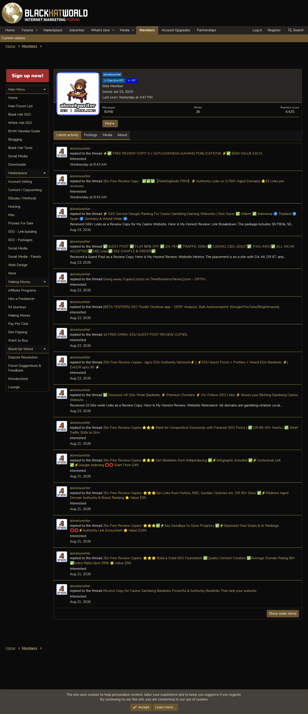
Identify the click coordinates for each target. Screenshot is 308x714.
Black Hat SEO (19, 114)
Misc (11, 215)
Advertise (76, 30)
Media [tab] (107, 135)
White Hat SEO (20, 123)
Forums (27, 30)
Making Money (19, 315)
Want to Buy (18, 340)
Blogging (15, 139)
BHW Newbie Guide (24, 131)
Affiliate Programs (22, 290)
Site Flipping (17, 332)
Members (147, 30)
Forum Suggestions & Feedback (24, 368)
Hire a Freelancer (21, 299)
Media (124, 30)
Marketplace (52, 30)
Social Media (18, 156)
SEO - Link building (22, 231)
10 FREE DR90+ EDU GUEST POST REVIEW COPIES (145, 334)
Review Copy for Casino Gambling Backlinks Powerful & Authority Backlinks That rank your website (179, 590)
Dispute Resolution (23, 357)
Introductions (18, 378)
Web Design (18, 265)
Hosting (14, 206)
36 (198, 111)
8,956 (108, 111)
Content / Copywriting (25, 190)
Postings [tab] (90, 135)
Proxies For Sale (20, 223)
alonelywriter (80, 148)
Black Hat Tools (20, 148)
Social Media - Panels (24, 256)
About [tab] (122, 135)
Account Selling (20, 181)
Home (10, 30)
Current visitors (13, 38)
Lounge (14, 387)
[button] (37, 30)
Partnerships (206, 30)
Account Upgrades (176, 30)
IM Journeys (17, 307)
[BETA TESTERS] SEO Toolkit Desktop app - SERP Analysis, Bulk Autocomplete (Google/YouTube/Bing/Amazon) (191, 306)
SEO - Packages (20, 240)
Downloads (17, 164)
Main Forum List (20, 106)
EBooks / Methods (22, 198)
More (12, 273)
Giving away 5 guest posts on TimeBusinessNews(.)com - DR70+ (154, 279)
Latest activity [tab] (67, 135)
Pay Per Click (18, 324)
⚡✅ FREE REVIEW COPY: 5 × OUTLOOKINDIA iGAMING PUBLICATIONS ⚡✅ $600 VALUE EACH (182, 153)
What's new (100, 30)
